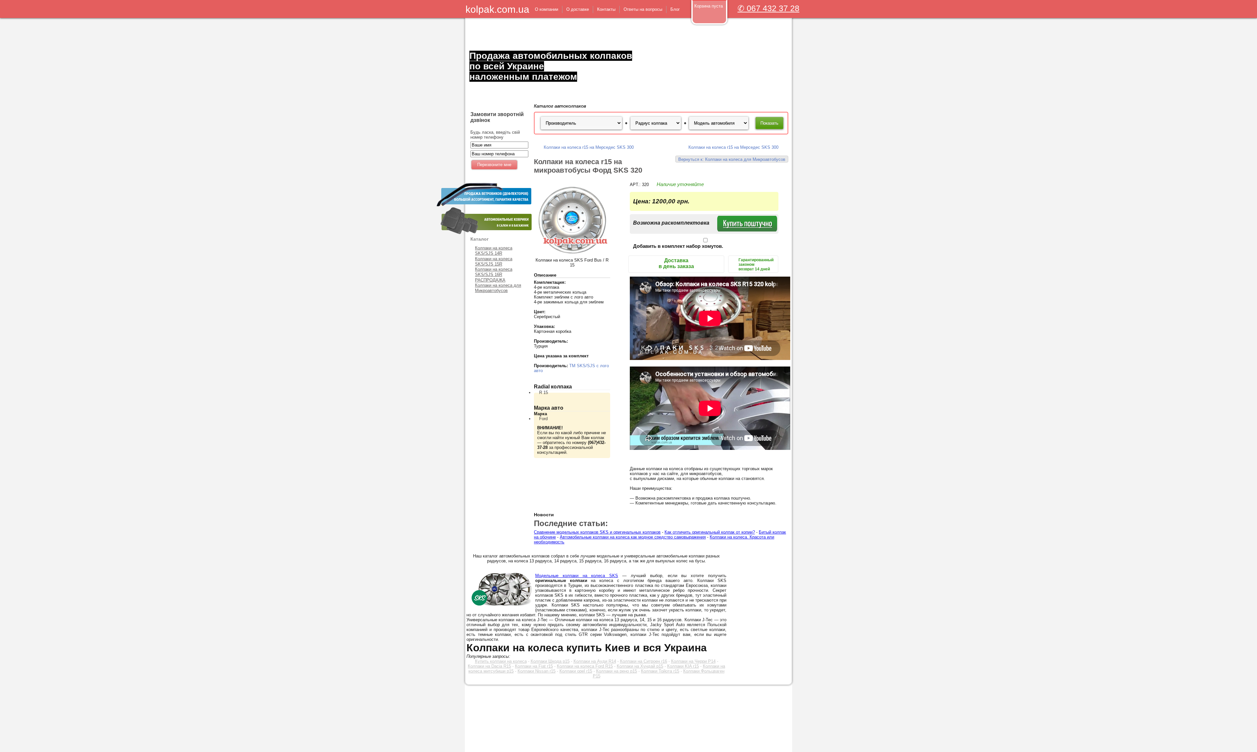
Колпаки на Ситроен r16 (643, 661)
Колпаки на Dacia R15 (489, 666)
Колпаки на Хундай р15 (640, 666)
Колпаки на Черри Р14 (693, 661)
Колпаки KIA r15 (683, 666)
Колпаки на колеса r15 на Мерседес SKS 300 (589, 147)
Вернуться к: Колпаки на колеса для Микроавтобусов (731, 159)
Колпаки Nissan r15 (537, 671)
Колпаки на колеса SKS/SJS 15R (493, 261)
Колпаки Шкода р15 (550, 661)
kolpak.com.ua (497, 9)
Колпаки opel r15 (575, 671)
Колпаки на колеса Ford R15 (585, 666)
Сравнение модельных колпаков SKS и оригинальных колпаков (597, 532)
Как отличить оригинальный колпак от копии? (710, 532)
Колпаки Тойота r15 (660, 671)
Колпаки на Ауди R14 (595, 661)
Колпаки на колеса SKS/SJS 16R (493, 272)
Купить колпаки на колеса (501, 661)
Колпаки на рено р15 (616, 671)
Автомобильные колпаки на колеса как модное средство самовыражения (633, 537)
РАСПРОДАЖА (490, 280)
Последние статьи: (571, 523)
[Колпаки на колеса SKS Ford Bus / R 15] (572, 256)
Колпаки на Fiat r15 (534, 666)
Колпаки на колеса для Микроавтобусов (498, 288)
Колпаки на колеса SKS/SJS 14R (493, 251)
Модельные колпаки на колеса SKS (576, 575)
